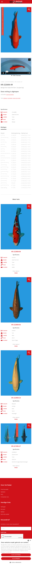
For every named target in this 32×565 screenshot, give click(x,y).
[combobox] (28, 540)
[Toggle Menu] (2, 2)
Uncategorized (9, 82)
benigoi (5, 98)
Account (3, 509)
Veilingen (3, 507)
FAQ (2, 494)
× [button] (30, 540)
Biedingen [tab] (3, 127)
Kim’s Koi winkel (5, 514)
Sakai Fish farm (16, 98)
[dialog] (16, 552)
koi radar (10, 98)
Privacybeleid (8, 552)
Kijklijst (2, 512)
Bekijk (16, 273)
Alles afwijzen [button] (16, 558)
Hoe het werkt (4, 489)
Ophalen (3, 492)
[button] (16, 562)
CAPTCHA (3, 532)
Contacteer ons (5, 497)
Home (2, 82)
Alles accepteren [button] (15, 554)
